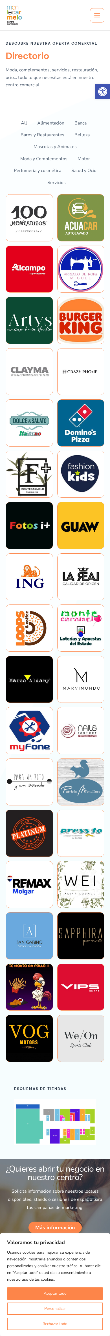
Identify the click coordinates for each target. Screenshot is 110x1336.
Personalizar (55, 1308)
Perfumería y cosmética (37, 170)
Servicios (56, 183)
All (24, 123)
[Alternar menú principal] (97, 15)
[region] (55, 1284)
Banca (80, 123)
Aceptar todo (55, 1293)
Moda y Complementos (43, 159)
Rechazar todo (55, 1323)
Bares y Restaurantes (42, 135)
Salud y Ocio (83, 170)
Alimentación (50, 123)
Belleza (82, 135)
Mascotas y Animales (55, 147)
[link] (102, 91)
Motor (84, 159)
